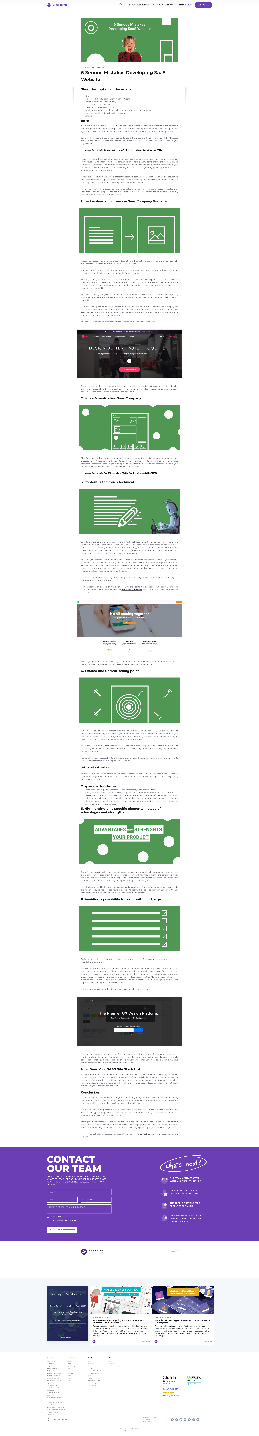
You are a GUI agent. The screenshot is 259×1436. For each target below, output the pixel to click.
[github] (180, 1419)
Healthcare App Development (55, 1407)
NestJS (69, 1383)
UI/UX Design (50, 1390)
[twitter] (189, 1419)
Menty (90, 1378)
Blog (190, 5)
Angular (69, 1361)
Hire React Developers (53, 1371)
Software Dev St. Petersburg (55, 1397)
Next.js (69, 1375)
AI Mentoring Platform (94, 1383)
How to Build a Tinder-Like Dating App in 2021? (67, 1306)
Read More (173, 1251)
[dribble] (193, 1419)
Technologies (144, 5)
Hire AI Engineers (52, 1368)
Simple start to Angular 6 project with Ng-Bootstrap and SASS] (133, 150)
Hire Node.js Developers (53, 1375)
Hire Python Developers (54, 1378)
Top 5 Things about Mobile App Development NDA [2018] (130, 473)
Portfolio (158, 5)
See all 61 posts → (67, 1337)
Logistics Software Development (56, 1383)
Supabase (70, 1373)
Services (130, 5)
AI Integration (51, 1363)
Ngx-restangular (72, 1366)
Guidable (90, 1368)
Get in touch (55, 1230)
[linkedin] (176, 1419)
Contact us (203, 5)
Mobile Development (53, 1388)
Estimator (180, 5)
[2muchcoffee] (57, 1419)
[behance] (185, 1419)
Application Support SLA (116, 1366)
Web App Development (67, 1294)
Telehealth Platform (94, 1380)
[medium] (197, 1419)
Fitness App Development (54, 1402)
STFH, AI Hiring (92, 1385)
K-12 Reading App (93, 1373)
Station (90, 1361)
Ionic (68, 1368)
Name (52, 1192)
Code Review (50, 1395)
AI (121, 5)
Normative (91, 1363)
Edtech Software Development (56, 1405)
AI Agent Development (53, 1366)
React (69, 1363)
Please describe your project (67, 1207)
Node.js (69, 1378)
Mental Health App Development (56, 1409)
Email (52, 1199)
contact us (145, 1134)
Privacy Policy (129, 1430)
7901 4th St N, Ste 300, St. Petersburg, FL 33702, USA (155, 1418)
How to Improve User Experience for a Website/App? (67, 1313)
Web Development (52, 1385)
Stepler (90, 1366)
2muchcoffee (85, 67)
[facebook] (172, 1419)
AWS (68, 1380)
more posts (97, 1253)
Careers (111, 1361)
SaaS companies (111, 126)
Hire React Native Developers (55, 1373)
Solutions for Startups (53, 1392)
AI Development (51, 1361)
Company (169, 5)
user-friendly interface (132, 590)
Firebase (69, 1371)
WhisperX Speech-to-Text (95, 1371)
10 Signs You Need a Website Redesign (67, 1320)
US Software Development (54, 1400)
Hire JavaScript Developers (54, 1380)
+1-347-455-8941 (147, 1421)
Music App (91, 1375)
